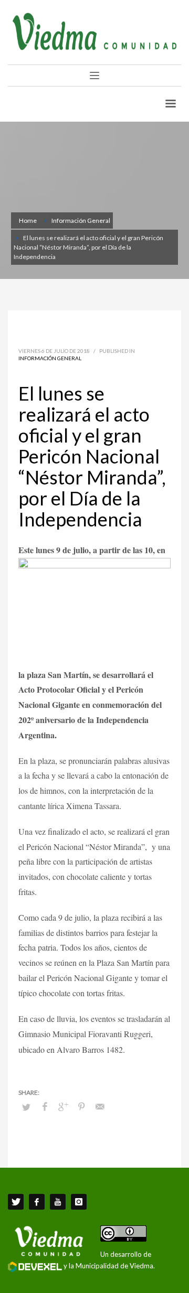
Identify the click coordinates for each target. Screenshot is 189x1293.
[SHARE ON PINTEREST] (81, 1106)
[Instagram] (79, 1202)
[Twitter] (16, 1202)
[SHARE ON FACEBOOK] (44, 1106)
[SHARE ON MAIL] (100, 1106)
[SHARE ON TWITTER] (26, 1107)
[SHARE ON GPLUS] (63, 1106)
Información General (49, 358)
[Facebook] (37, 1202)
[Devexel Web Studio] (35, 1267)
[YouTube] (58, 1202)
